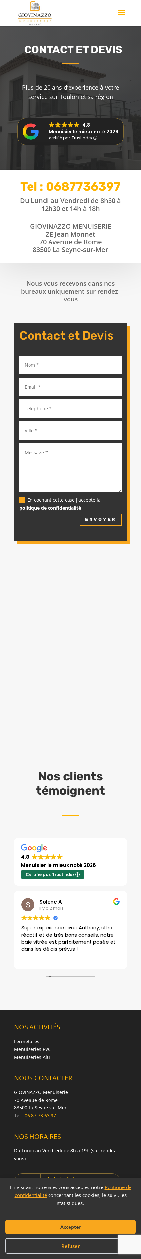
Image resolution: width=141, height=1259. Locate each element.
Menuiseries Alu (32, 1057)
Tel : (70, 186)
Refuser (70, 1246)
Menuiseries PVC (32, 1049)
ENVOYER (100, 519)
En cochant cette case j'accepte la (60, 504)
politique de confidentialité (50, 508)
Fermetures (26, 1041)
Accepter (70, 1227)
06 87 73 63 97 (40, 1115)
